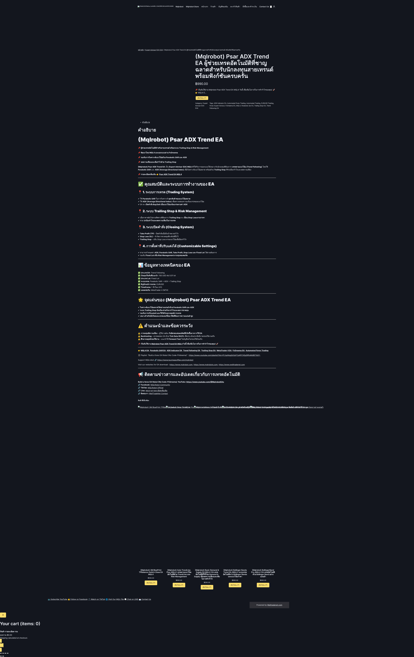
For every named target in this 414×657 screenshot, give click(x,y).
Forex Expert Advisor (217, 106)
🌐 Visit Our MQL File (115, 599)
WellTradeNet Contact (158, 393)
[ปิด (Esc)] (8, 653)
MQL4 (238, 106)
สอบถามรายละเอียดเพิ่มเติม (156, 391)
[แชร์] (5, 653)
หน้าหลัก (141, 50)
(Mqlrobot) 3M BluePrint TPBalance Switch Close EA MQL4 (151, 572)
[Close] (3, 615)
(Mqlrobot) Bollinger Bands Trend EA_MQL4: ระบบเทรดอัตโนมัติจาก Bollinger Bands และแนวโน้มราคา (235, 573)
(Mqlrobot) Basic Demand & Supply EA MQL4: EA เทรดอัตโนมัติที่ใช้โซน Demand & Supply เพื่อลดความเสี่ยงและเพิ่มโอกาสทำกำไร (207, 574)
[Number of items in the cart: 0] (271, 7)
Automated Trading (253, 103)
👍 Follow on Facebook (78, 599)
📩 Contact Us (145, 599)
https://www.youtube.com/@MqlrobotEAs (205, 382)
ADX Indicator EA (220, 103)
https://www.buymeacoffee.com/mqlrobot (175, 360)
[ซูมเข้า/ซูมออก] (1, 653)
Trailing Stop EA (260, 106)
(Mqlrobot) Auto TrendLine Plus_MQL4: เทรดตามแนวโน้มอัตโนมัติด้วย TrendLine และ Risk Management (179, 573)
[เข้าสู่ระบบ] (274, 6)
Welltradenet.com (274, 605)
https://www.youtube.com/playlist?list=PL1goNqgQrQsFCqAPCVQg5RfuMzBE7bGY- (224, 355)
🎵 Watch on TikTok (96, 599)
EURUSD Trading (267, 103)
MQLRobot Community (160, 385)
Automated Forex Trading (236, 103)
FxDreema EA (230, 106)
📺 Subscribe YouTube (57, 599)
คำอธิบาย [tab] (146, 122)
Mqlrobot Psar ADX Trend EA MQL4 (167, 344)
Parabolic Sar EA (247, 106)
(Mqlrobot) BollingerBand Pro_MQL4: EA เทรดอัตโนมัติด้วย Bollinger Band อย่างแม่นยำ (263, 573)
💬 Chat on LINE (131, 599)
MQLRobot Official (155, 388)
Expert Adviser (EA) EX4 (154, 50)
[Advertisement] (207, 31)
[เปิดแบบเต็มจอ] (3, 653)
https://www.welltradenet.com (232, 365)
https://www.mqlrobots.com (206, 365)
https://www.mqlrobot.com (181, 365)
